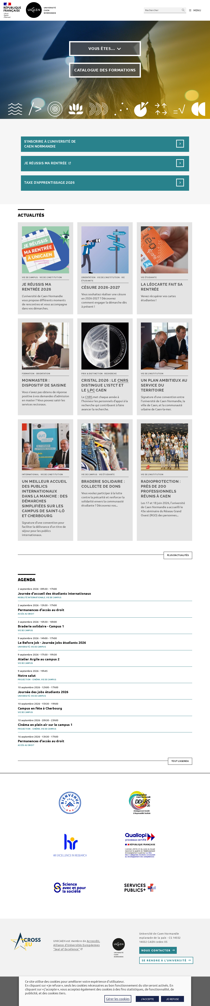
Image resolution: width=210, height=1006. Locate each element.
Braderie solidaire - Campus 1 (41, 626)
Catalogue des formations (105, 69)
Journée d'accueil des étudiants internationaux (54, 593)
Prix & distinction (92, 374)
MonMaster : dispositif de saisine (44, 382)
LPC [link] (91, 390)
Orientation (88, 277)
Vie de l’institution (51, 277)
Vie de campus (30, 277)
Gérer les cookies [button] (118, 999)
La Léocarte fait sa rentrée (162, 286)
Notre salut (27, 675)
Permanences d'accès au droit (41, 610)
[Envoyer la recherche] (183, 10)
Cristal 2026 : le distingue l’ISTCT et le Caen (104, 385)
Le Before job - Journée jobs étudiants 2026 (52, 642)
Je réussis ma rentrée (45, 163)
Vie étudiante (148, 277)
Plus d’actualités (178, 555)
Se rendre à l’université (164, 960)
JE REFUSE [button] (172, 999)
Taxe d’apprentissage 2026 (49, 183)
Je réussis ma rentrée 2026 (36, 286)
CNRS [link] (123, 380)
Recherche (110, 374)
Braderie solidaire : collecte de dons (103, 483)
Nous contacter (156, 950)
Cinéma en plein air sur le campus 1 (45, 724)
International (30, 475)
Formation (28, 374)
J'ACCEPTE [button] (147, 999)
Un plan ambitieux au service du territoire (164, 385)
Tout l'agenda (180, 761)
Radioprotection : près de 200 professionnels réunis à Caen (161, 488)
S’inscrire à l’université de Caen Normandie (50, 144)
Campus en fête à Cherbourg (40, 708)
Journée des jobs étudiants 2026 (43, 692)
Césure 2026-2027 (100, 287)
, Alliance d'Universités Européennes (76, 945)
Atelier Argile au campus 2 (38, 659)
